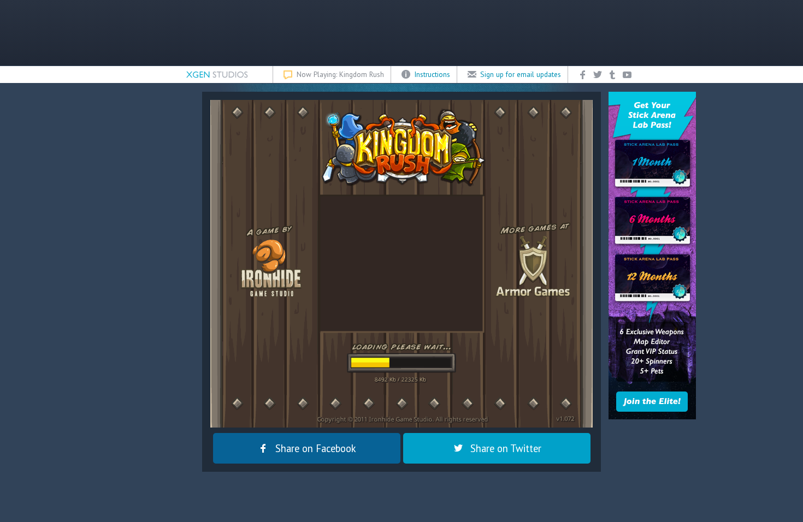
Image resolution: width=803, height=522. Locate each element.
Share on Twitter (505, 448)
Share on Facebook (315, 448)
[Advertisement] (401, 32)
